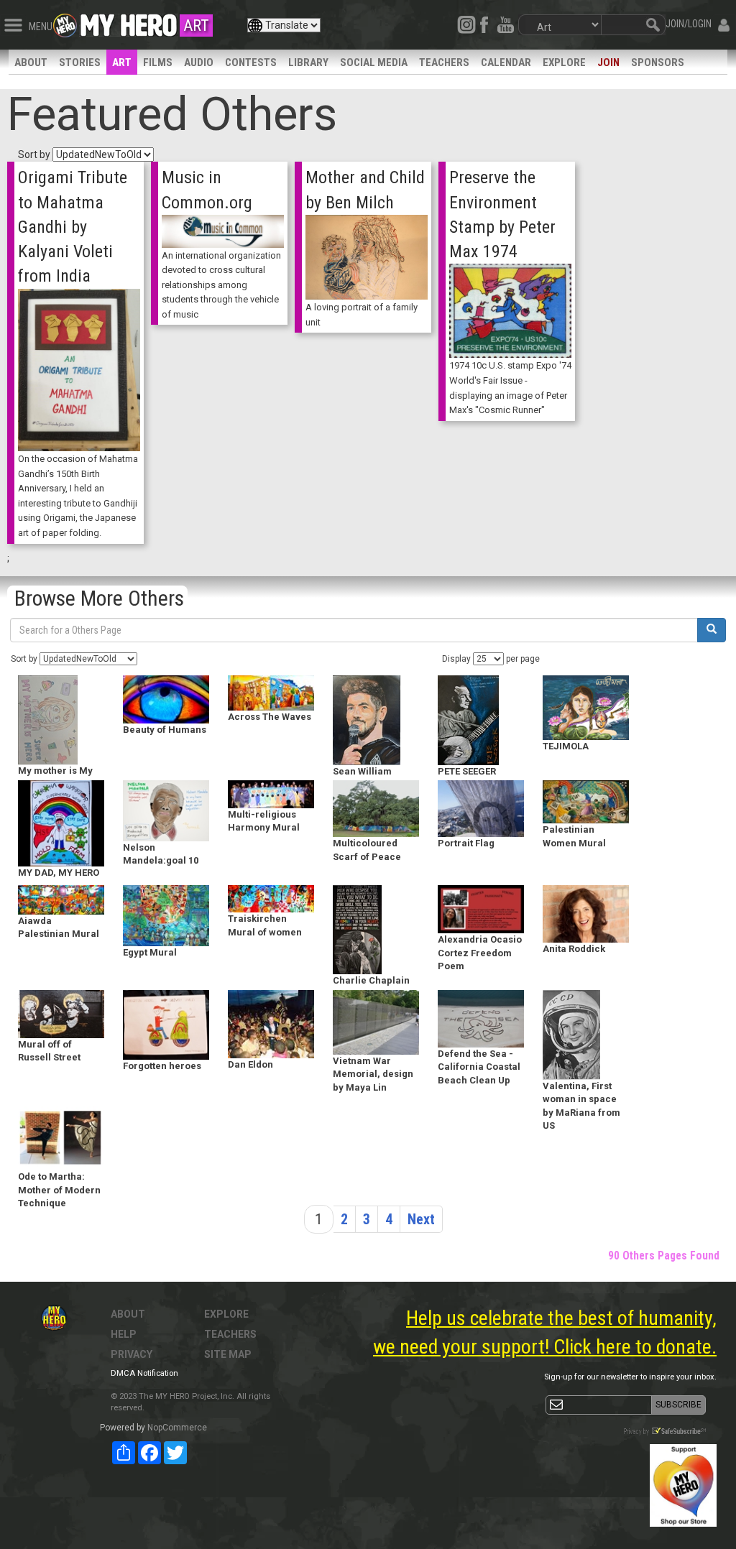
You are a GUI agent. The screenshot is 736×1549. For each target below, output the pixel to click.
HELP (124, 1334)
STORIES (80, 62)
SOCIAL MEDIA (374, 62)
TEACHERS (444, 62)
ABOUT (30, 62)
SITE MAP (228, 1354)
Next (421, 1219)
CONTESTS (251, 62)
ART (122, 62)
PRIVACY (131, 1354)
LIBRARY (308, 62)
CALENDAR (506, 62)
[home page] (128, 21)
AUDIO (198, 62)
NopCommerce (177, 1428)
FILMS (157, 62)
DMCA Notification (144, 1373)
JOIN (608, 62)
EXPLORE (564, 62)
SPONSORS (657, 62)
